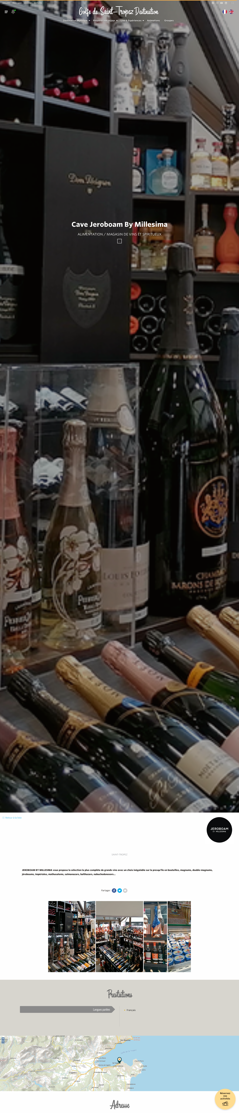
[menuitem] (76, 20)
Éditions (38, 3)
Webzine (28, 3)
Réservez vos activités (225, 1096)
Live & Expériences (131, 20)
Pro (14, 3)
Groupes (6, 3)
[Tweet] (119, 890)
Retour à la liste (13, 817)
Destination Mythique (75, 20)
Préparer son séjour (104, 20)
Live (20, 3)
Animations (153, 20)
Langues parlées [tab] (101, 1009)
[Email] (125, 890)
